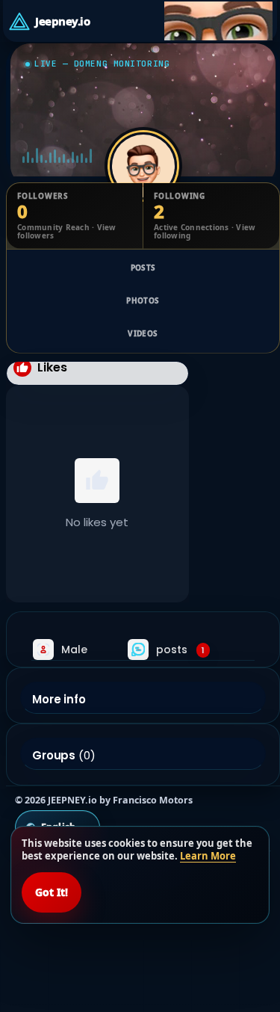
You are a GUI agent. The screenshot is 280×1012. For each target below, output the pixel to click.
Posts (143, 267)
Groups (53, 756)
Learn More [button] (208, 856)
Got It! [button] (51, 892)
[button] (218, 20)
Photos (142, 300)
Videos (143, 333)
